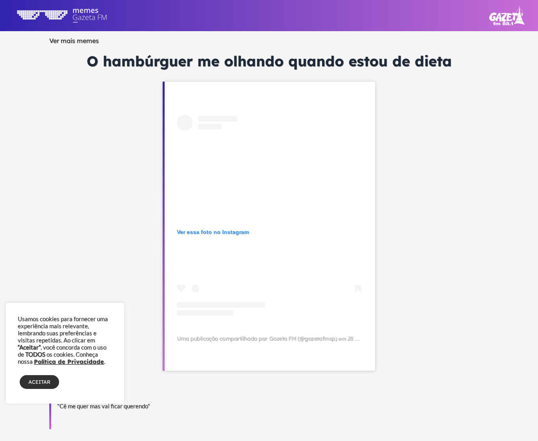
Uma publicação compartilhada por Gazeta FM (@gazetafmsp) (257, 338)
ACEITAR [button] (39, 382)
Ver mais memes (74, 41)
